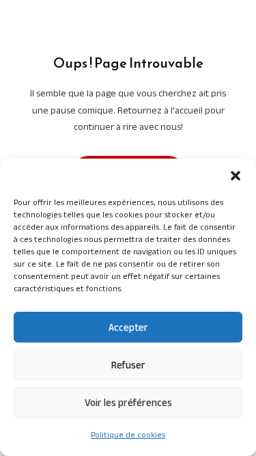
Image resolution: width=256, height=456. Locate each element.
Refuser (128, 365)
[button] (235, 176)
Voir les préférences (128, 402)
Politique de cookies (128, 434)
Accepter (128, 327)
